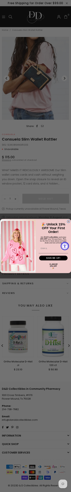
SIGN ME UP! (53, 258)
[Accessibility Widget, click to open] (65, 246)
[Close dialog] (68, 221)
